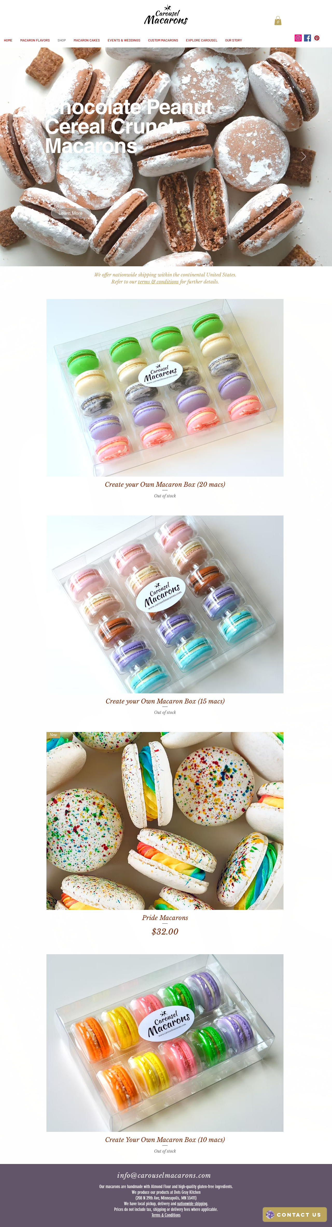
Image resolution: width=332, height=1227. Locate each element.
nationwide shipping (192, 1204)
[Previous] (28, 157)
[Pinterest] (316, 37)
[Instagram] (298, 37)
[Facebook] (307, 37)
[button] (278, 20)
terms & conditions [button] (158, 282)
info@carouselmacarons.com (164, 1176)
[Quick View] (164, 388)
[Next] (303, 157)
